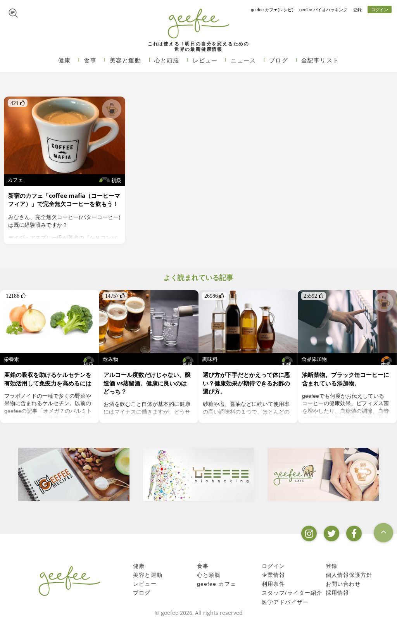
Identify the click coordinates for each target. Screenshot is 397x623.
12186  (16, 296)
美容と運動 (125, 60)
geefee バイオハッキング (323, 9)
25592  (313, 296)
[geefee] (198, 23)
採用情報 (337, 593)
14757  (115, 296)
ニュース (243, 60)
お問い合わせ (343, 584)
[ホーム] (69, 581)
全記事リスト (320, 60)
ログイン (379, 9)
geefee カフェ (216, 584)
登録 (357, 9)
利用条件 (273, 584)
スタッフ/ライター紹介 (292, 593)
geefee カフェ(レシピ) (272, 9)
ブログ (278, 60)
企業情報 (273, 575)
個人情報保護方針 (349, 575)
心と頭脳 (167, 60)
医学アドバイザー (285, 602)
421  (17, 103)
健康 (64, 60)
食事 (90, 60)
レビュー (205, 60)
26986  (214, 296)
